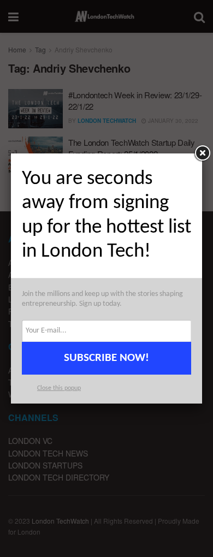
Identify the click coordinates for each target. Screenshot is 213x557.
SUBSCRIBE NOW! (106, 358)
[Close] (202, 153)
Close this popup (59, 388)
